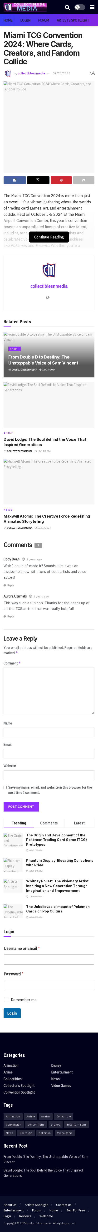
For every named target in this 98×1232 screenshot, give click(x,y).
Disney (56, 1065)
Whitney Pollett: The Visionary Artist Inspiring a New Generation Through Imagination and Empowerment (57, 885)
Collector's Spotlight (19, 1085)
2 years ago (34, 559)
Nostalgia (26, 1133)
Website (10, 766)
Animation (11, 1065)
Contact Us (64, 1205)
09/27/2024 (61, 73)
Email (8, 744)
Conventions (36, 1124)
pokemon (45, 1133)
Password (13, 974)
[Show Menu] (92, 7)
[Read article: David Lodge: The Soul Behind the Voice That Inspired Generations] (49, 405)
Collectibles (13, 1079)
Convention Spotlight (19, 1092)
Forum (43, 20)
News (8, 509)
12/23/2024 (48, 369)
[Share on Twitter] (38, 180)
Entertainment (62, 1072)
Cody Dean (12, 559)
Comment (12, 663)
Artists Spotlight (73, 20)
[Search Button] (67, 7)
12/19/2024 (44, 451)
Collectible (63, 1116)
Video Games (61, 1085)
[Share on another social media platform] (83, 180)
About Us (10, 1205)
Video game (65, 1133)
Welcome (46, 1216)
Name (8, 723)
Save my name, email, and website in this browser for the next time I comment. (50, 790)
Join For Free (75, 1210)
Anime (14, 349)
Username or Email (22, 948)
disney (55, 1124)
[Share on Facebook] (15, 180)
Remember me (24, 999)
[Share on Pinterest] (61, 180)
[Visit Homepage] (25, 7)
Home (8, 20)
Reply (10, 585)
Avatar (45, 1116)
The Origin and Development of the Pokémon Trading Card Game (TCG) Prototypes (56, 839)
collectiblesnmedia (31, 73)
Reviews (25, 1216)
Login (25, 20)
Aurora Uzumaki (15, 596)
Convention (13, 1124)
